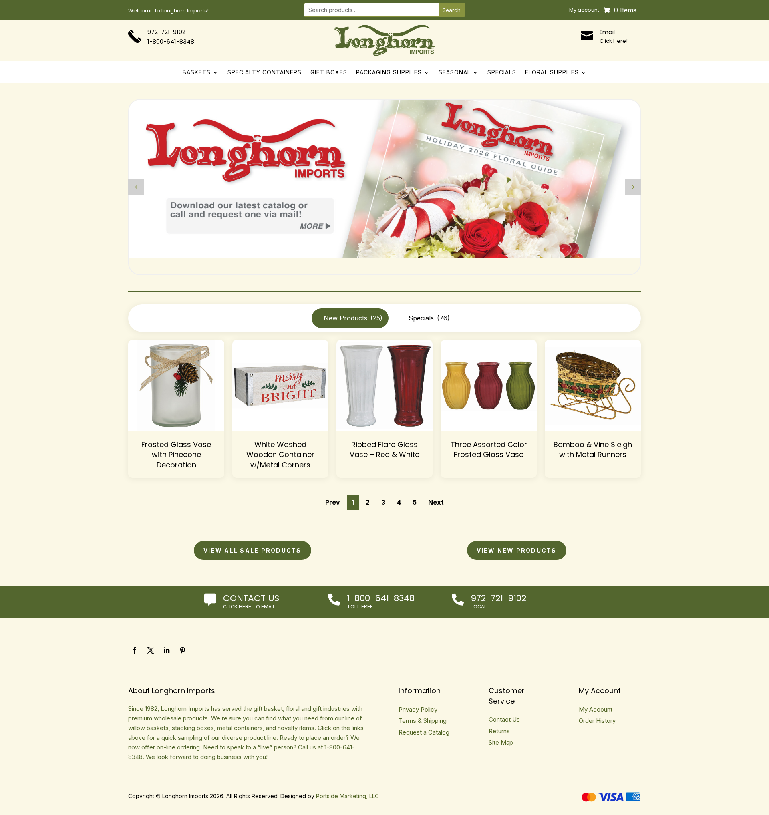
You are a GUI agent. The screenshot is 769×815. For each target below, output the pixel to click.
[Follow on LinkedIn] (166, 650)
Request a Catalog (424, 732)
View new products (517, 550)
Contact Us (251, 598)
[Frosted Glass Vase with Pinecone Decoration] (176, 385)
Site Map (501, 742)
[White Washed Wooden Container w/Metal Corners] (280, 385)
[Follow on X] (150, 650)
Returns (499, 731)
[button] (633, 187)
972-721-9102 (166, 32)
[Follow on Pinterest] (182, 650)
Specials (501, 73)
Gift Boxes (328, 73)
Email (607, 32)
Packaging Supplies (389, 73)
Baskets (197, 73)
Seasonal (455, 73)
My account (584, 10)
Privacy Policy (418, 709)
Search (452, 10)
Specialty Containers (264, 73)
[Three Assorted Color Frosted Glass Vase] (489, 385)
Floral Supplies (552, 73)
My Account (595, 709)
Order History (597, 720)
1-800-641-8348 (381, 598)
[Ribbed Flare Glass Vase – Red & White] (384, 385)
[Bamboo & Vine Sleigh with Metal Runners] (593, 385)
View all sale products (252, 550)
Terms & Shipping (423, 720)
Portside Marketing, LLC (347, 796)
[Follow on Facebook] (134, 650)
